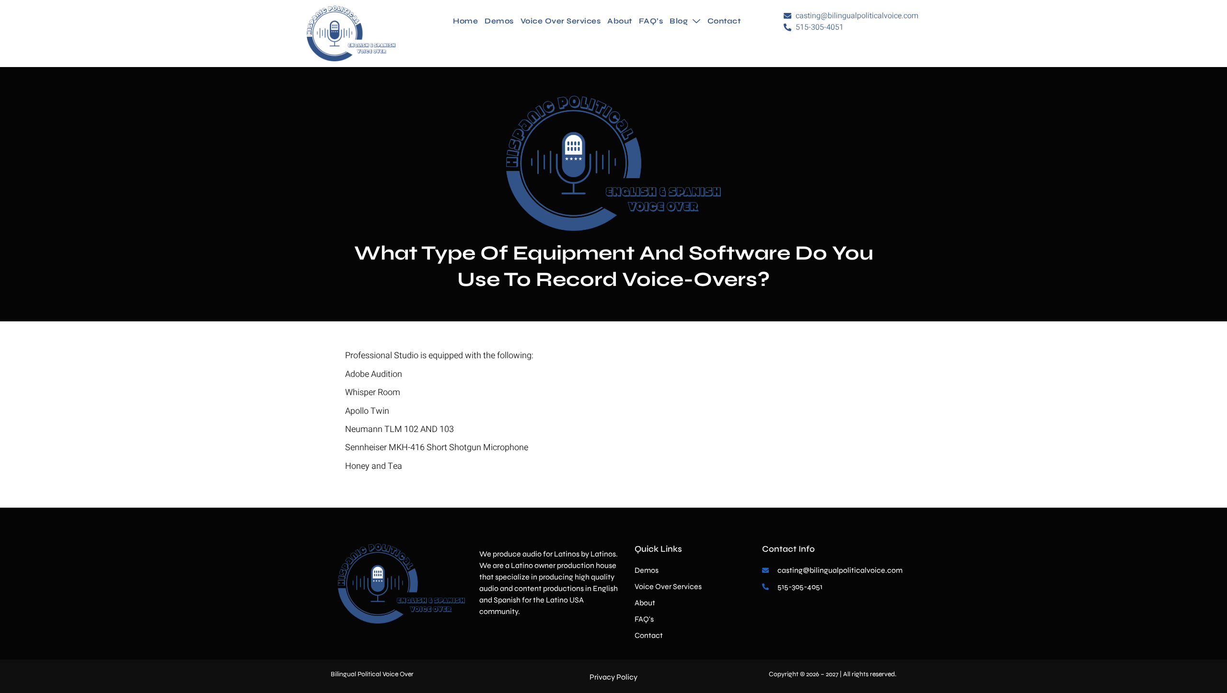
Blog (679, 20)
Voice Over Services (561, 20)
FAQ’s (651, 20)
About (619, 20)
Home (465, 20)
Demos (499, 20)
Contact (724, 20)
